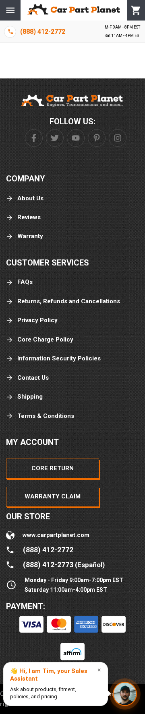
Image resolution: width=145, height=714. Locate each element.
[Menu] (10, 10)
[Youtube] (76, 138)
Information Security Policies (59, 358)
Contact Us (33, 377)
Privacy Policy (37, 320)
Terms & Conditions (45, 416)
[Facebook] (34, 138)
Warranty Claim (53, 496)
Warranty (30, 236)
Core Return (52, 468)
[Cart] (136, 10)
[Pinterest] (97, 138)
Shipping (30, 396)
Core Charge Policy (45, 339)
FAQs (25, 282)
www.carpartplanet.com (56, 535)
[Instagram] (117, 138)
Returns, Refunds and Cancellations (68, 301)
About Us (30, 198)
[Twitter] (55, 138)
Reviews (29, 217)
